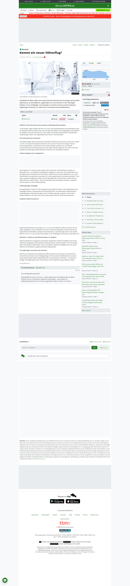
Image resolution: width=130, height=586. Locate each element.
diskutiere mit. (40, 268)
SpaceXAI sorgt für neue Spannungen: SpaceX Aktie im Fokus (91, 248)
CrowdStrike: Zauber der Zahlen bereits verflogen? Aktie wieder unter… (92, 302)
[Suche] (108, 6)
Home (24, 10)
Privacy (85, 515)
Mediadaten (45, 515)
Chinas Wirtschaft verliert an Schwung (99, 204)
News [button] (52, 10)
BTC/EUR (99, 1)
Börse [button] (32, 10)
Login (94, 348)
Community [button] (42, 10)
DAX (29, 1)
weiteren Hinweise (87, 125)
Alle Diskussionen (90, 227)
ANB (70, 515)
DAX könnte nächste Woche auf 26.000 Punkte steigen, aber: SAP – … (93, 266)
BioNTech (27, 119)
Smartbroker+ (39, 277)
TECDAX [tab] (91, 63)
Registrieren (104, 348)
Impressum (35, 515)
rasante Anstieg (25, 144)
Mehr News (86, 310)
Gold (79, 1)
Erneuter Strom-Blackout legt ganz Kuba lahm (101, 223)
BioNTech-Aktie (45, 129)
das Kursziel (46, 228)
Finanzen (63, 515)
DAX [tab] (84, 63)
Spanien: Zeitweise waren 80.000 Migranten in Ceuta (103, 212)
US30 (46, 1)
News (80, 45)
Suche (70, 10)
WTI (62, 1)
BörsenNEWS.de (93, 45)
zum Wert (86, 90)
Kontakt (77, 515)
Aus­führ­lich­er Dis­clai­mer (38, 459)
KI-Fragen (62, 10)
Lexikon (55, 515)
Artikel (86, 45)
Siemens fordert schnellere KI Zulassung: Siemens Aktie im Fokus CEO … (93, 238)
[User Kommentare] (5, 580)
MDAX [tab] (99, 63)
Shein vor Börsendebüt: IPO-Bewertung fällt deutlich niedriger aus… (93, 292)
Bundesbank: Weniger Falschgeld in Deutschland (102, 216)
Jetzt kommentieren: (38, 57)
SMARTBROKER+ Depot (103, 10)
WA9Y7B (87, 103)
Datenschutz (94, 515)
